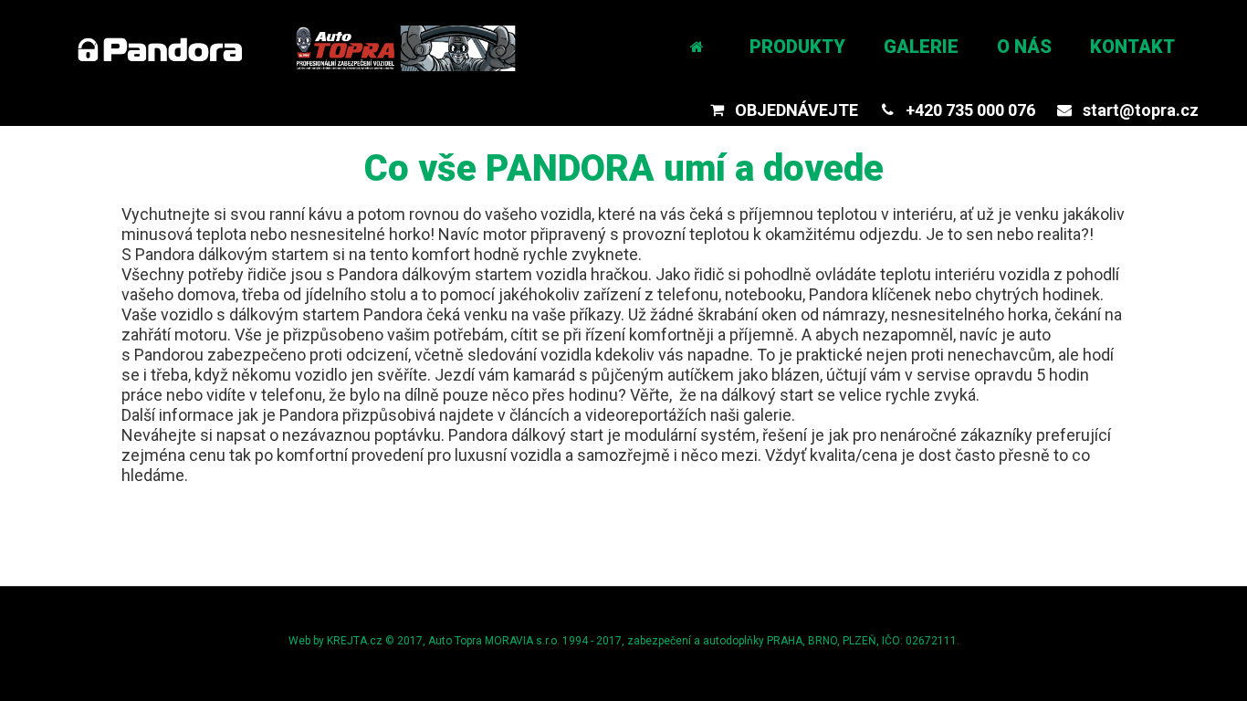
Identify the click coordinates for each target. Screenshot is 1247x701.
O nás (1024, 47)
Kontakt (1132, 47)
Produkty (797, 47)
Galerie (921, 47)
